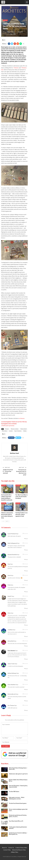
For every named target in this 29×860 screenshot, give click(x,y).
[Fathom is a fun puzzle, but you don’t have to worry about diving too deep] (7, 506)
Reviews (5, 20)
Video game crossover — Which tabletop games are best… (16, 798)
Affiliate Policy (14, 852)
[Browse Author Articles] (14, 447)
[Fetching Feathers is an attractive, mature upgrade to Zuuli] (21, 506)
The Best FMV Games (14, 791)
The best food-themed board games (18, 803)
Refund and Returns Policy (19, 850)
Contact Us (11, 847)
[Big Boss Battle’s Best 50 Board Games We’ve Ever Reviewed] (4, 781)
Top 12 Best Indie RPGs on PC (16, 821)
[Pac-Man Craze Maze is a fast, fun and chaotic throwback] (21, 489)
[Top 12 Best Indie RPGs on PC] (4, 822)
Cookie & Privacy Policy (21, 847)
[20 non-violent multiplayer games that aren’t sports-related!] (4, 811)
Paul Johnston (11, 650)
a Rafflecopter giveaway (7, 425)
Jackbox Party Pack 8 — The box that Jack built (8, 471)
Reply (26, 538)
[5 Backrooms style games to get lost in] (4, 775)
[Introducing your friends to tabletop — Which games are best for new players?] (4, 834)
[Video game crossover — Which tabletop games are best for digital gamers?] (4, 799)
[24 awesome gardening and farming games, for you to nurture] (4, 817)
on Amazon (21, 418)
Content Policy (7, 850)
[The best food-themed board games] (4, 805)
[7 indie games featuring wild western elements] (4, 828)
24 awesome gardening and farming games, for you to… (17, 816)
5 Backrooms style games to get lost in (18, 773)
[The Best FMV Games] (4, 793)
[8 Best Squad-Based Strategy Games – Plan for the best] (4, 769)
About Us (4, 847)
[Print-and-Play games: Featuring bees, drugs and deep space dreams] (4, 787)
